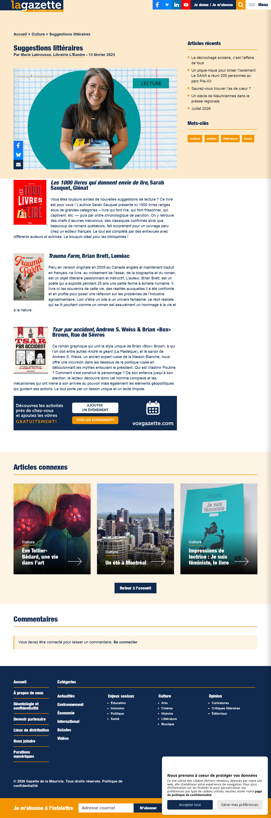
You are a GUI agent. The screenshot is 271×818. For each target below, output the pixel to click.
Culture (38, 34)
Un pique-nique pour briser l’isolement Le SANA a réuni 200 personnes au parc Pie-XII (223, 75)
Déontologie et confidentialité (26, 706)
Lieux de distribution (31, 730)
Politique (117, 713)
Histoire (167, 713)
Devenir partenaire (30, 719)
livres (248, 138)
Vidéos (63, 738)
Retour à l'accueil (135, 588)
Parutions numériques (24, 754)
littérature (230, 138)
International (68, 721)
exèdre (212, 138)
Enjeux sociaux (121, 696)
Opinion (215, 696)
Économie (66, 712)
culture (195, 138)
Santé (115, 719)
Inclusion (117, 708)
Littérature (42, 75)
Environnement (70, 704)
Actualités (66, 696)
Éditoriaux (219, 713)
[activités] (95, 429)
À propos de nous (28, 692)
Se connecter (125, 642)
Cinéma (167, 708)
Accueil (20, 34)
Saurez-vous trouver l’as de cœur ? (221, 88)
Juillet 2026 (201, 109)
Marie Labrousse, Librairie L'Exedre (53, 55)
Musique (167, 724)
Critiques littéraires (226, 708)
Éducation (118, 703)
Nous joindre (24, 741)
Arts (164, 703)
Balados (64, 729)
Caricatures (220, 703)
